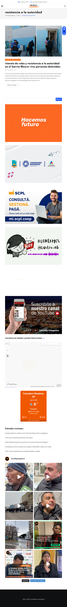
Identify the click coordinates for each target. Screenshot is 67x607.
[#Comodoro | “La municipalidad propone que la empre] (19, 477)
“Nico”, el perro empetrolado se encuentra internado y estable (22, 451)
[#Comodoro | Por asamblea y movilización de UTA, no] (48, 506)
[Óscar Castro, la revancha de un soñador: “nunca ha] (48, 535)
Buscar (58, 99)
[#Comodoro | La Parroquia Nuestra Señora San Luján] (48, 564)
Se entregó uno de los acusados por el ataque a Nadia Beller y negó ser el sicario (28, 447)
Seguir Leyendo (11, 85)
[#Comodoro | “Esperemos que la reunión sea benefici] (48, 477)
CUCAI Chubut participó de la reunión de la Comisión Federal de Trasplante (26, 442)
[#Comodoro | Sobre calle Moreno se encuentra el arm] (19, 535)
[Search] (65, 6)
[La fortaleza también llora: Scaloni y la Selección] (19, 564)
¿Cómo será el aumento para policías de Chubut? (19, 438)
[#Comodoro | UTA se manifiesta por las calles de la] (19, 506)
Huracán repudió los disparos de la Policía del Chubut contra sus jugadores (26, 433)
